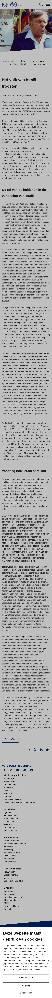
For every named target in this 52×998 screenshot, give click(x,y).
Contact (7, 909)
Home (4, 61)
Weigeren (26, 986)
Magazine (8, 787)
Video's (7, 790)
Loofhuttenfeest (11, 822)
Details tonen (26, 993)
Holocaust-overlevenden (15, 844)
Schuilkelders (10, 856)
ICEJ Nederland (11, 900)
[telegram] (31, 770)
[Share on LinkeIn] (41, 749)
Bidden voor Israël (12, 875)
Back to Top (10, 739)
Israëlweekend (10, 816)
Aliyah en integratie (12, 841)
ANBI (6, 903)
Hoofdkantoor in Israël (13, 897)
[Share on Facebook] (30, 749)
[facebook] (4, 770)
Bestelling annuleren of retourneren (19, 802)
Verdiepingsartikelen (13, 799)
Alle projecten (10, 862)
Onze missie (9, 894)
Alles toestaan (26, 977)
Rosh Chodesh (10, 831)
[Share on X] (35, 749)
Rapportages (9, 778)
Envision (8, 825)
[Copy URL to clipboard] (47, 750)
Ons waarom (9, 891)
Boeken (7, 796)
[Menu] (48, 4)
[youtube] (17, 770)
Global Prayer (10, 828)
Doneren (8, 878)
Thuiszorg (8, 850)
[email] (24, 770)
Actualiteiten (9, 781)
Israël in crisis (10, 847)
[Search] (41, 4)
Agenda (7, 813)
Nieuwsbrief (9, 872)
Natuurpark (9, 859)
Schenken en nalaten (13, 881)
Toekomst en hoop (12, 853)
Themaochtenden (12, 819)
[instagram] (10, 770)
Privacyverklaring (11, 906)
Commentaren (10, 784)
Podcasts (8, 793)
